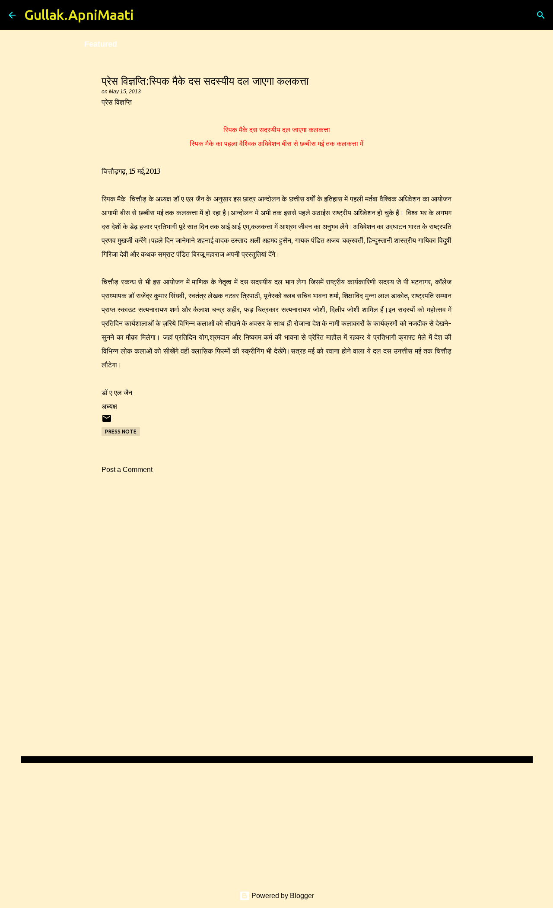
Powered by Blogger (282, 895)
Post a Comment (127, 469)
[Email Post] (107, 421)
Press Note (121, 431)
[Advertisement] (276, 560)
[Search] (146, 15)
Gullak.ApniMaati (79, 14)
